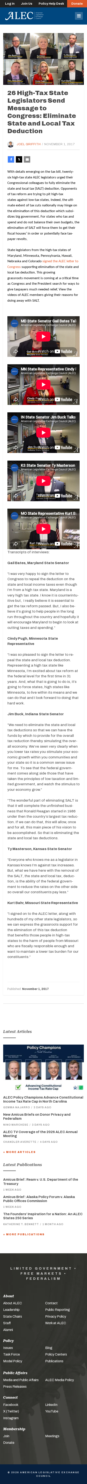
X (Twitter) (11, 1411)
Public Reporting (57, 1309)
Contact (51, 1303)
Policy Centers (56, 1354)
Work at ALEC (55, 1323)
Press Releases (15, 1386)
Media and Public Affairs (21, 1380)
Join (6, 1436)
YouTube (51, 1411)
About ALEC (12, 1303)
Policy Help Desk (51, 3)
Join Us (26, 3)
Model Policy (12, 1361)
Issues (8, 1348)
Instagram (11, 1418)
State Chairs (12, 1316)
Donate (77, 3)
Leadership (11, 1309)
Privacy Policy (55, 1316)
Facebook (10, 1405)
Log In (10, 3)
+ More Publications (24, 1234)
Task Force (11, 1354)
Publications (54, 1361)
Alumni (8, 1330)
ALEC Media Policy (59, 1380)
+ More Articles (19, 1152)
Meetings (52, 1436)
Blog (48, 1348)
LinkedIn (51, 1405)
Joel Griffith (29, 144)
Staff (7, 1323)
